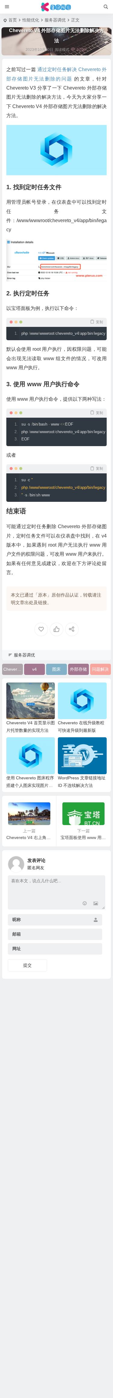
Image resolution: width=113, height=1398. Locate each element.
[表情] (85, 904)
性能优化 (30, 20)
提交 (27, 965)
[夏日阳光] (56, 7)
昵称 (16, 919)
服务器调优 (55, 20)
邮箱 (16, 934)
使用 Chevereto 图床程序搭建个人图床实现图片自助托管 (30, 785)
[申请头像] (99, 862)
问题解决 (100, 669)
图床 (56, 669)
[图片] (96, 904)
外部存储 (78, 669)
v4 (34, 669)
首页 (12, 20)
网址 (16, 948)
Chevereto (13, 669)
